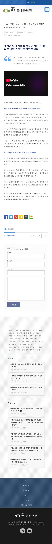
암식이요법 (36, 333)
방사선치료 (12, 350)
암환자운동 (27, 333)
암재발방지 (25, 350)
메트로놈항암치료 (25, 330)
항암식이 (14, 344)
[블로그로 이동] (22, 535)
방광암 (36, 338)
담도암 (40, 347)
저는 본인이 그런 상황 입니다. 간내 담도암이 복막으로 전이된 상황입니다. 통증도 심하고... (26, 449)
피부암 (35, 330)
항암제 (32, 350)
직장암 (19, 336)
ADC (24, 344)
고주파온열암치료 (14, 347)
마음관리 (28, 347)
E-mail (9, 261)
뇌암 (31, 338)
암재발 (11, 330)
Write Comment (34, 236)
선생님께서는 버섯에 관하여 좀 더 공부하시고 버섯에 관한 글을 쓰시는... (27, 461)
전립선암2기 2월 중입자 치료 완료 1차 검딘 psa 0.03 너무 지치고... (26, 410)
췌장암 (34, 341)
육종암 (38, 350)
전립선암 (11, 333)
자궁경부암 (12, 341)
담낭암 (40, 330)
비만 (23, 341)
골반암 (11, 338)
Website (9, 269)
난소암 (28, 341)
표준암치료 (12, 336)
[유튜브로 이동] (29, 535)
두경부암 (25, 338)
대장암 (30, 344)
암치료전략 (11, 229)
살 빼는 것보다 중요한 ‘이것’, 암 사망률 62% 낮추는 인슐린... (26, 377)
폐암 (18, 341)
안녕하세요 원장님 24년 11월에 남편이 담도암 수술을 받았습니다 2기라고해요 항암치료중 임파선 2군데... (27, 422)
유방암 (16, 330)
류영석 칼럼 (17, 35)
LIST (45, 236)
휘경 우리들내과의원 (25, 522)
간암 (20, 344)
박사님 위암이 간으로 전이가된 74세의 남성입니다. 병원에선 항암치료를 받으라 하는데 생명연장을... (27, 436)
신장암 (31, 336)
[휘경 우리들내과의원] (17, 9)
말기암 (35, 347)
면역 (22, 347)
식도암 (25, 336)
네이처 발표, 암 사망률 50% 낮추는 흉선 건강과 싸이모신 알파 (26, 388)
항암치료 (40, 341)
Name (9, 252)
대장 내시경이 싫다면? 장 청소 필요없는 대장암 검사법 (26, 365)
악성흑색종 (19, 333)
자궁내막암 (17, 338)
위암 (18, 350)
